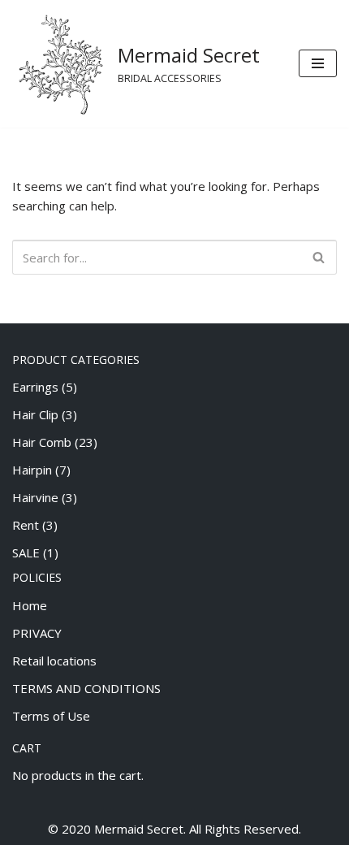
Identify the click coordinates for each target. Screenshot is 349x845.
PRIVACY (37, 633)
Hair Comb (41, 442)
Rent (25, 525)
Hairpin (32, 470)
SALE (26, 552)
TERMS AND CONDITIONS (86, 688)
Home (29, 605)
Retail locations (54, 660)
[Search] (318, 257)
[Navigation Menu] (318, 63)
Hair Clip (35, 414)
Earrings (35, 387)
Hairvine (35, 497)
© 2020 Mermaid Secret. (117, 829)
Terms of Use (51, 716)
